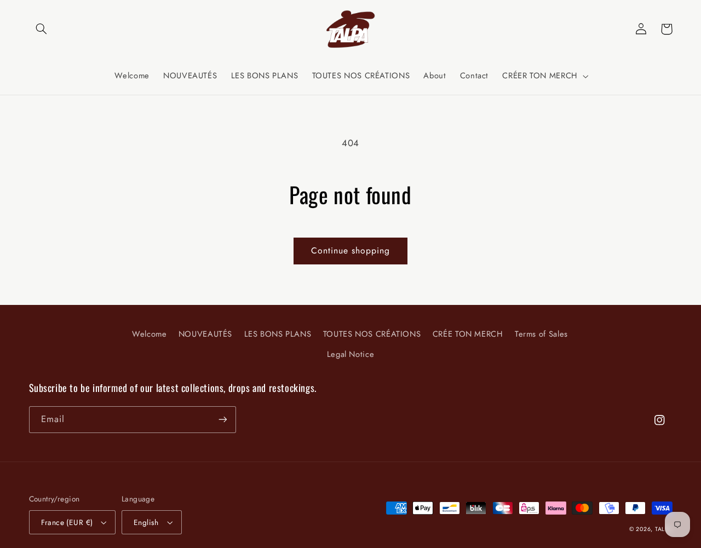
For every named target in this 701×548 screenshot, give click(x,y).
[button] (41, 29)
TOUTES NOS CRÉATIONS (372, 334)
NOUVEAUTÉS (205, 334)
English (146, 522)
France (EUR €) (67, 522)
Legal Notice (351, 354)
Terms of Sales (541, 334)
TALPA (664, 529)
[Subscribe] (222, 419)
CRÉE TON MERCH (468, 334)
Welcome (149, 334)
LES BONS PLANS (278, 334)
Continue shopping (350, 250)
